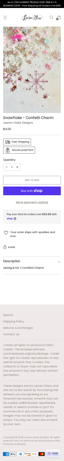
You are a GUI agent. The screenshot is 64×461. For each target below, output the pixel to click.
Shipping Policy (13, 321)
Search (8, 315)
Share (11, 247)
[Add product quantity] (6, 167)
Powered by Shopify (14, 444)
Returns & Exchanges (18, 328)
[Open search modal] (51, 17)
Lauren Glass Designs (18, 123)
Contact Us (11, 334)
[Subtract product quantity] (17, 167)
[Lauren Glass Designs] (32, 17)
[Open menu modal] (5, 17)
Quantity (9, 160)
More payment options (32, 202)
